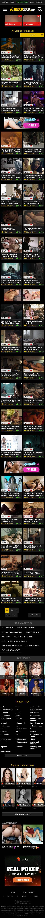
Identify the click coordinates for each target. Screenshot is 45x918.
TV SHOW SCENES (8, 2)
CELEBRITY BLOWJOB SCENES (14, 641)
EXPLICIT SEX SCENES (11, 650)
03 (16, 610)
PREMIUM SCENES (22, 2)
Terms (23, 896)
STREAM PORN (8, 628)
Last (31, 615)
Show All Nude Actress (22, 814)
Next (37, 615)
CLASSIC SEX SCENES (23, 637)
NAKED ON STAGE (33, 632)
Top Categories (23, 622)
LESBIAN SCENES (33, 646)
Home (13, 892)
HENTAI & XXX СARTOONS (12, 632)
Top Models (23, 658)
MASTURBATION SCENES (12, 646)
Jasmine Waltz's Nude (36, 2)
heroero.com (26, 901)
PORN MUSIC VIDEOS (26, 628)
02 (12, 610)
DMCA (36, 896)
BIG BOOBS (6, 637)
